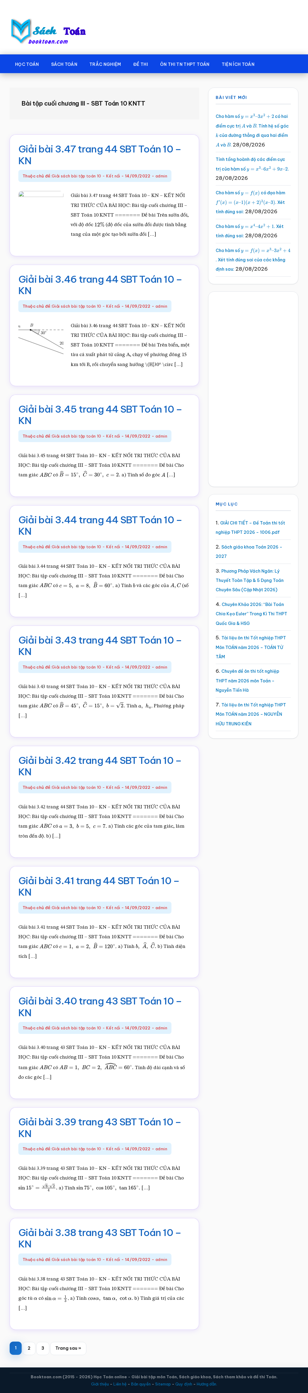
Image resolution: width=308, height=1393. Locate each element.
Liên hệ (120, 1384)
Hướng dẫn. (207, 1384)
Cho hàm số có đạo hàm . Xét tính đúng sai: (250, 202)
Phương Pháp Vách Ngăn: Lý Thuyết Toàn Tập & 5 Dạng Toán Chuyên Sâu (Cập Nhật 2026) (250, 580)
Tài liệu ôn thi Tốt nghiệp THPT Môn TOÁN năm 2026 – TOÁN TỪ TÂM (251, 647)
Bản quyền (141, 1384)
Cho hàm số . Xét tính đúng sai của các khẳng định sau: (250, 260)
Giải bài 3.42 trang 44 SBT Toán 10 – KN (100, 766)
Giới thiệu (100, 1384)
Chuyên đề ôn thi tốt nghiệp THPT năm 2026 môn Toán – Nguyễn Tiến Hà (247, 681)
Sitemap (163, 1384)
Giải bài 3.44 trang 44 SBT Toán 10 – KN (100, 525)
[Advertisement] (253, 389)
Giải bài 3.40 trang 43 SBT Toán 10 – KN (100, 1006)
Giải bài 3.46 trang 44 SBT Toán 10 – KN (100, 285)
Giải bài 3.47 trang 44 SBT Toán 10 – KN (99, 154)
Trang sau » (68, 1350)
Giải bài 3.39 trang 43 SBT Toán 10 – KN (99, 1127)
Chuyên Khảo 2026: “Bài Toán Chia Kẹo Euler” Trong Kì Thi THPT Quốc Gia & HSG (251, 614)
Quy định (183, 1384)
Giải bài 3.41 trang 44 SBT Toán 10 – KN (99, 886)
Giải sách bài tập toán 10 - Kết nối (86, 176)
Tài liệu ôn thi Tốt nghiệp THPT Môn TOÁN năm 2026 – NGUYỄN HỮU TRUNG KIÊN (251, 714)
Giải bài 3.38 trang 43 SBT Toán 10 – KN (99, 1238)
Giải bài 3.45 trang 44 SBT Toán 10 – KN (100, 414)
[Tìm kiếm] (269, 63)
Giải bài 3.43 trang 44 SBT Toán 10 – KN (100, 645)
